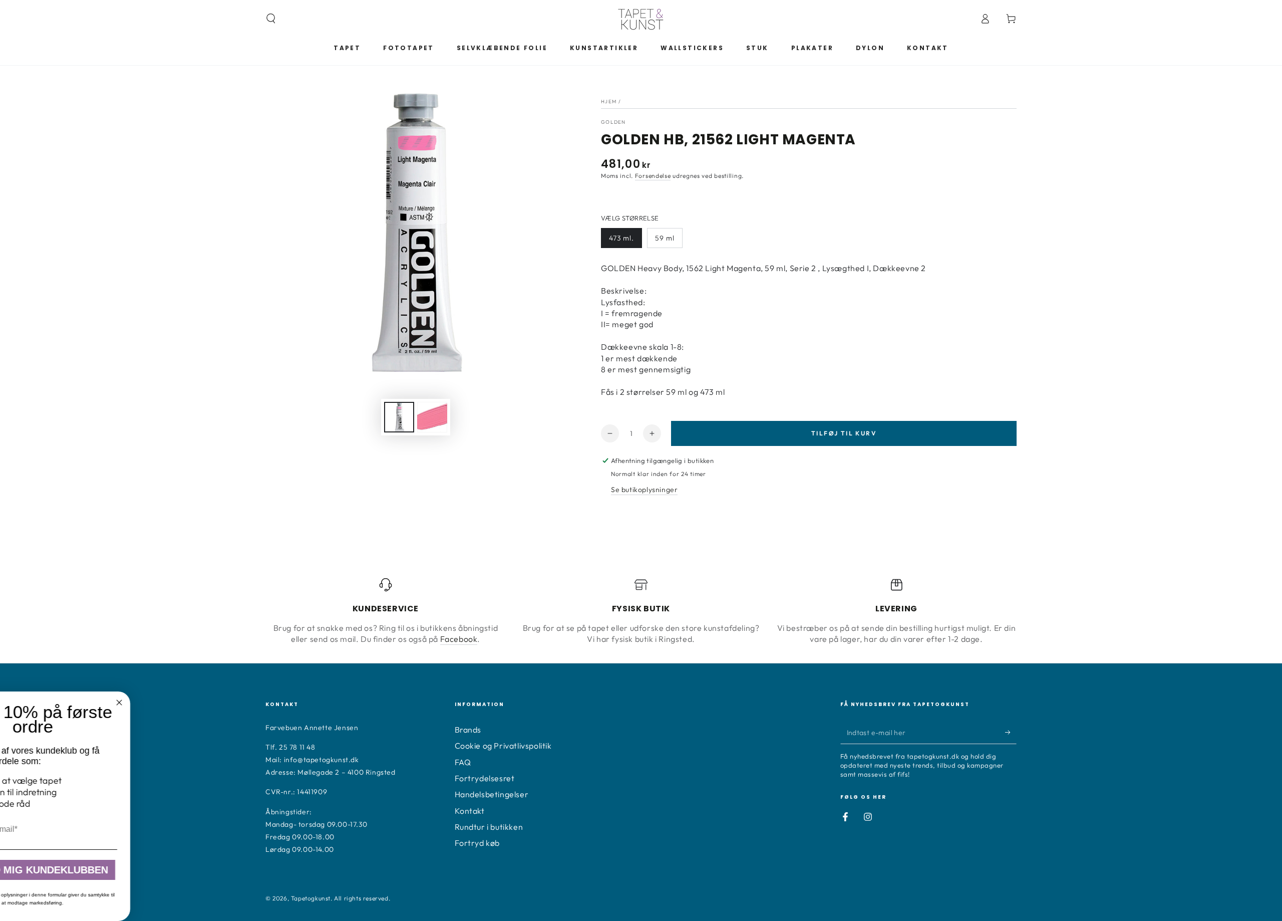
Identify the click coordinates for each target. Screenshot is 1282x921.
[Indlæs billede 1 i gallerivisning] (399, 417)
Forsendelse (653, 175)
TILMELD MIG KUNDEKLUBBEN (293, 869)
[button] (271, 19)
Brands (468, 730)
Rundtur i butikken (489, 827)
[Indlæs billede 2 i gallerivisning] (432, 417)
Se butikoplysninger (644, 489)
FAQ (463, 762)
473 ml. (621, 238)
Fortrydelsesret (485, 778)
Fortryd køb (477, 843)
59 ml (665, 238)
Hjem (608, 101)
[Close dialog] (380, 703)
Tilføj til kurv (843, 433)
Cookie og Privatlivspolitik (503, 746)
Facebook (459, 639)
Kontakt (470, 811)
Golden (613, 122)
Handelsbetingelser (492, 794)
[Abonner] (1011, 733)
